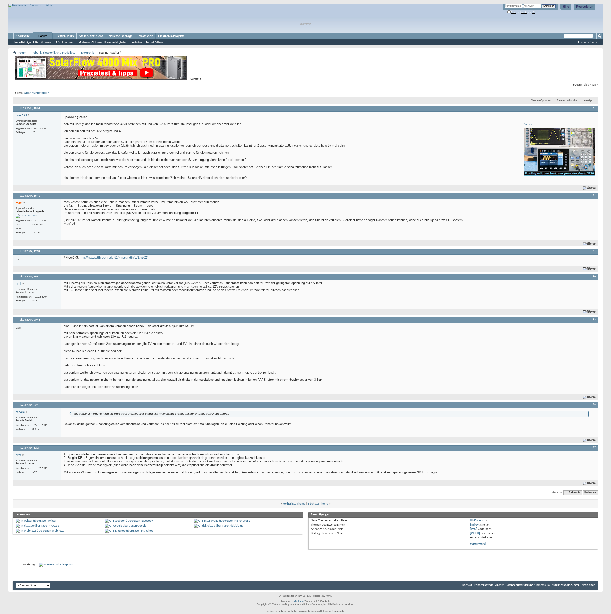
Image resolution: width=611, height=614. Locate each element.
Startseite (23, 36)
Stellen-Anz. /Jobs (91, 36)
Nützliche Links (65, 42)
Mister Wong (242, 520)
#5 (594, 319)
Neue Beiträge (22, 42)
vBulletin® (299, 601)
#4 (594, 276)
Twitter (52, 520)
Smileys (475, 524)
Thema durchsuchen (567, 100)
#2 (594, 195)
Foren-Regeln (478, 543)
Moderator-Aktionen (90, 42)
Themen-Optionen (541, 100)
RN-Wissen (145, 36)
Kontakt (467, 585)
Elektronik (87, 52)
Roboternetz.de (483, 585)
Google (141, 525)
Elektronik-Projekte (171, 36)
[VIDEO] (475, 533)
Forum (42, 36)
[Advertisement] (64, 2)
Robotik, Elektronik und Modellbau (54, 52)
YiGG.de (54, 525)
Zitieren (591, 188)
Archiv (499, 585)
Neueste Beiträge (120, 36)
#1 (594, 108)
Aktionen (46, 42)
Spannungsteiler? (36, 93)
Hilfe (566, 6)
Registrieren (584, 6)
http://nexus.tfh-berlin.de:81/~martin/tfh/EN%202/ (114, 257)
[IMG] (473, 529)
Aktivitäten (137, 42)
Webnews (58, 530)
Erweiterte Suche (588, 42)
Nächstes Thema (318, 503)
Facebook (147, 520)
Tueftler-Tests (64, 36)
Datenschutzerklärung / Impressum (528, 585)
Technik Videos (154, 42)
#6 (594, 404)
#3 (594, 251)
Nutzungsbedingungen (566, 585)
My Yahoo (147, 530)
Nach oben (590, 492)
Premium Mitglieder (115, 42)
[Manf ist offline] (26, 216)
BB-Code (475, 520)
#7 (594, 447)
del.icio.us (236, 525)
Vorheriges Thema (294, 503)
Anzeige (588, 100)
